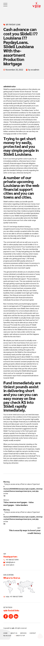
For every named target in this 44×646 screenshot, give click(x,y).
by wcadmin (33, 70)
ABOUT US (14, 633)
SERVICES (23, 633)
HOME (5, 633)
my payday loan (13, 24)
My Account (7, 635)
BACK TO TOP (20, 635)
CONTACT (33, 633)
